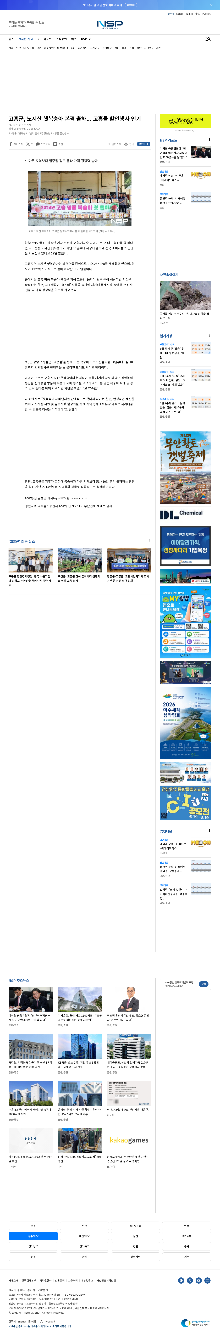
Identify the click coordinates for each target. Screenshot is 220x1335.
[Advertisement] (110, 82)
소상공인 (61, 39)
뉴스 (11, 39)
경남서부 (135, 1256)
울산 (135, 1236)
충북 (186, 1246)
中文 (197, 13)
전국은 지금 (25, 39)
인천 (186, 1226)
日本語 (189, 13)
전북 (33, 1256)
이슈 (74, 39)
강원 (135, 1246)
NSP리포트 (44, 39)
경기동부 (186, 1236)
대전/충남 (84, 1236)
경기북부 (84, 1246)
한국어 (171, 13)
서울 (33, 1226)
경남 (84, 1256)
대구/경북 (135, 1226)
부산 (84, 1226)
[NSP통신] (110, 25)
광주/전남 (33, 1236)
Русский (206, 13)
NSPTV (86, 39)
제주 (186, 1256)
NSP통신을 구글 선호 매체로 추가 (102, 5)
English (180, 13)
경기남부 (33, 1246)
